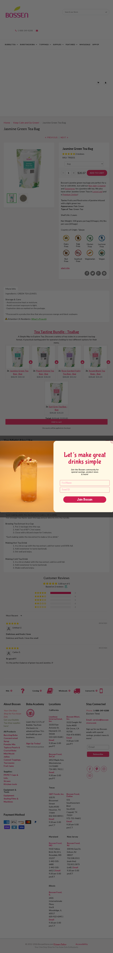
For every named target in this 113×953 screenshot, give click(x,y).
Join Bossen (84, 499)
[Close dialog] (112, 442)
